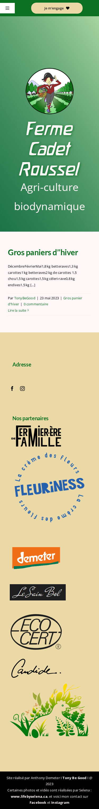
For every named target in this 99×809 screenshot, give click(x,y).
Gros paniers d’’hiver (43, 252)
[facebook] (12, 388)
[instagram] (22, 388)
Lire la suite (17, 310)
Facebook (38, 802)
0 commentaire (36, 304)
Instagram (60, 802)
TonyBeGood (24, 298)
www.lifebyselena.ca (29, 796)
